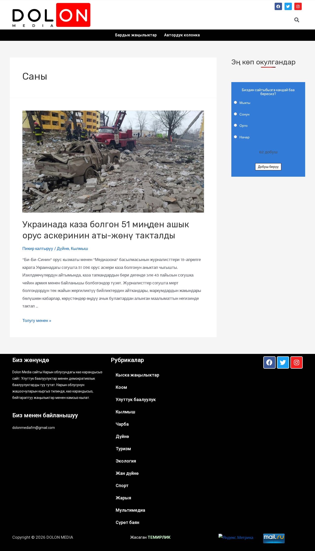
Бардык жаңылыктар (136, 35)
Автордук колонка (182, 35)
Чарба (122, 424)
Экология (126, 461)
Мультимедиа (130, 510)
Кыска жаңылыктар (137, 374)
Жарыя (123, 497)
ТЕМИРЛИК (159, 537)
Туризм (123, 448)
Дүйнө (63, 248)
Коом (121, 387)
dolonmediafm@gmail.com (33, 428)
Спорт (122, 485)
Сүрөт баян (127, 522)
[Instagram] (298, 6)
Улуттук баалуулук (136, 399)
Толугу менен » (36, 320)
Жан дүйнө (127, 473)
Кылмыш (79, 248)
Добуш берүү (268, 167)
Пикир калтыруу (37, 248)
